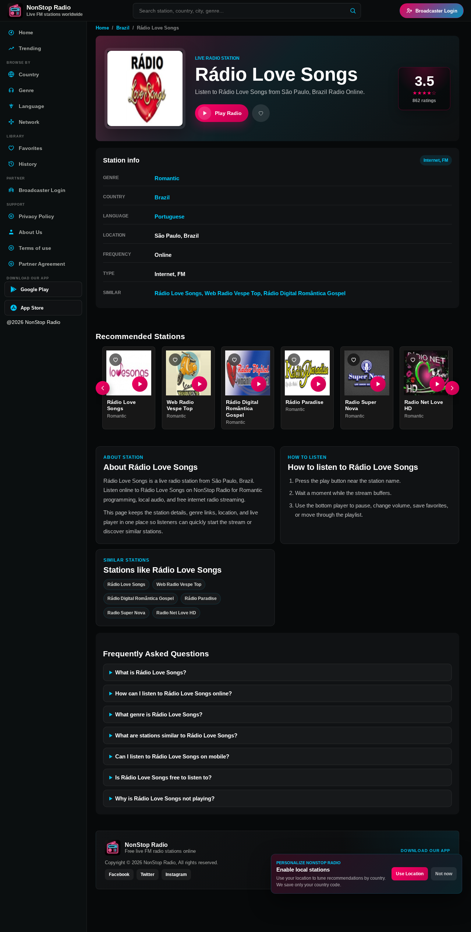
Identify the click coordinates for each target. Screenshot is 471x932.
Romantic (167, 178)
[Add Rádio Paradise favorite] (294, 359)
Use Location (410, 873)
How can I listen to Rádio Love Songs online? (173, 693)
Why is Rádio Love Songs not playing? (165, 798)
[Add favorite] (261, 113)
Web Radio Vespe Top (233, 293)
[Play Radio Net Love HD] (437, 384)
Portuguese (169, 216)
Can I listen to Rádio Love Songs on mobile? (172, 756)
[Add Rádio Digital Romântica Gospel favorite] (234, 359)
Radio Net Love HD (176, 612)
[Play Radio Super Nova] (377, 384)
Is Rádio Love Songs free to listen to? (163, 777)
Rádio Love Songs (178, 293)
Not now (443, 873)
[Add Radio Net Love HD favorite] (413, 359)
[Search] (353, 11)
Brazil (123, 28)
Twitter (148, 874)
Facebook (119, 874)
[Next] (452, 388)
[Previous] (103, 388)
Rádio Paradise (304, 402)
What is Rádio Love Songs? (150, 672)
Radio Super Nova (126, 612)
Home (102, 28)
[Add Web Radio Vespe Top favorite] (175, 359)
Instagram (176, 874)
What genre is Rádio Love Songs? (158, 714)
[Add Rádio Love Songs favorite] (115, 359)
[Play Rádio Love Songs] (140, 384)
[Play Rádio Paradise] (318, 384)
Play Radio (228, 113)
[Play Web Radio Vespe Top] (199, 384)
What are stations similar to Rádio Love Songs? (176, 735)
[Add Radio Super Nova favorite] (353, 359)
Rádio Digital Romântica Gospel (304, 293)
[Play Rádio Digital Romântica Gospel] (258, 384)
